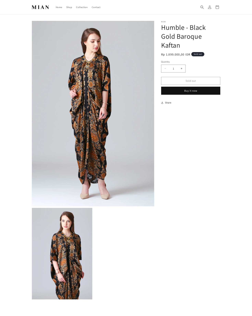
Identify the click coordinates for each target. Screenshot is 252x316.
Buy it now (190, 90)
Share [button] (168, 102)
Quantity (165, 61)
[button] (202, 7)
